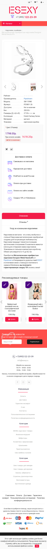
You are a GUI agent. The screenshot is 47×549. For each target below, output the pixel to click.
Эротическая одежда (23, 484)
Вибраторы (23, 438)
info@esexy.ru (22, 360)
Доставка (23, 400)
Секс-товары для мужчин (22, 469)
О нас (23, 407)
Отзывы (23, 222)
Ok (37, 546)
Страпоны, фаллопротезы (23, 476)
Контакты (23, 411)
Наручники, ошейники (13, 30)
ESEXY (39, 260)
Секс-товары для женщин (22, 465)
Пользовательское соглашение (23, 414)
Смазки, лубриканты (22, 473)
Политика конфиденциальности (23, 418)
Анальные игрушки (23, 434)
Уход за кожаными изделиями (23, 228)
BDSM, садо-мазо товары (22, 431)
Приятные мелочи (23, 449)
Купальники (23, 445)
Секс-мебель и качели (23, 453)
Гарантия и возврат (23, 403)
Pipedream (8, 260)
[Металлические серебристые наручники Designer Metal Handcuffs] (23, 61)
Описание (23, 216)
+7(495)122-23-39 (25, 356)
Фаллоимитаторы (23, 480)
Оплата (23, 396)
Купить (13, 319)
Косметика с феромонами (23, 442)
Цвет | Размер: (12, 127)
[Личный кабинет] (42, 2)
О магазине (10, 495)
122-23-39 (26, 17)
